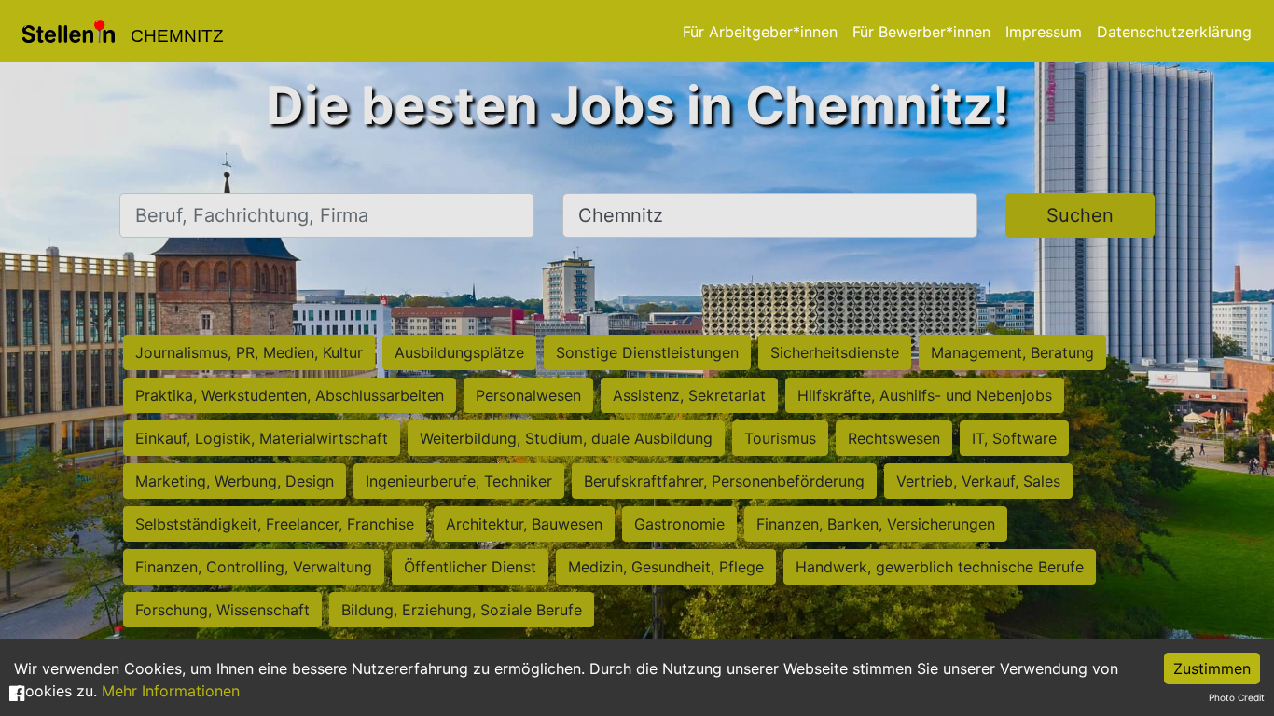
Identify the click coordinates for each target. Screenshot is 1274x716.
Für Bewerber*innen (921, 31)
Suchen (1080, 215)
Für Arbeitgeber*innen (760, 31)
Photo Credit (1237, 697)
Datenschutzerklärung (1174, 31)
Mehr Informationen (171, 691)
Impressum (1043, 31)
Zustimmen (1212, 668)
